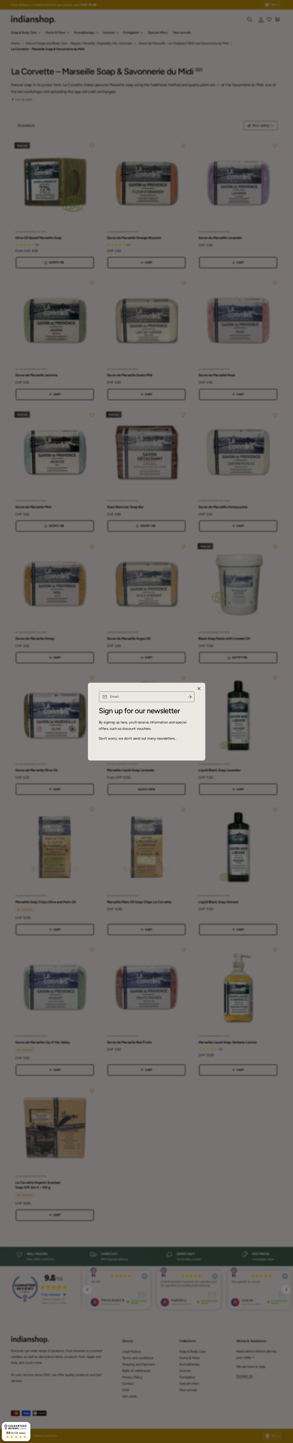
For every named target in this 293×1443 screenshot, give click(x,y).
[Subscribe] (189, 696)
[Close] (199, 688)
